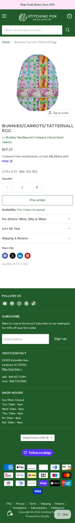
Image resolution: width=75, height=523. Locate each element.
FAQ (9, 503)
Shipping (46, 503)
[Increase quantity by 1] (37, 187)
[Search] (67, 30)
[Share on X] (13, 256)
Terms (32, 503)
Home (6, 42)
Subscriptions (19, 507)
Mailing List (57, 507)
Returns (59, 503)
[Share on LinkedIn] (20, 256)
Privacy (20, 503)
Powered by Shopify (37, 516)
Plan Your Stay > (12, 369)
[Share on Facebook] (5, 256)
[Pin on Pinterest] (28, 256)
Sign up (60, 339)
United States (36, 437)
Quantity (7, 178)
